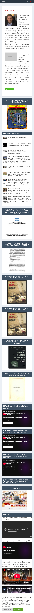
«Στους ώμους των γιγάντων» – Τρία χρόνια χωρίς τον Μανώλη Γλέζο (19, 144)
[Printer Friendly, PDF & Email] (9, 89)
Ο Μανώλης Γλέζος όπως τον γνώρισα (17, 138)
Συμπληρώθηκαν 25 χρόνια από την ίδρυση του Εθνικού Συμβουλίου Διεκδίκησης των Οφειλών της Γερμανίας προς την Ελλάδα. (17, 191)
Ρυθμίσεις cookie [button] (7, 609)
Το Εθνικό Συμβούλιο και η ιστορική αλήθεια (19, 167)
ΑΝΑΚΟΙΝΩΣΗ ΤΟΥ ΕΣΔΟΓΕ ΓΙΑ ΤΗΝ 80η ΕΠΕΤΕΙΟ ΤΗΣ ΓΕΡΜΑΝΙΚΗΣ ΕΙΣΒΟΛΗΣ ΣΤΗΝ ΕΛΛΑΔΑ (19, 174)
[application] (17, 418)
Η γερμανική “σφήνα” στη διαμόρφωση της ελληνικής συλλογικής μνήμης (17, 151)
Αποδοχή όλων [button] (18, 609)
